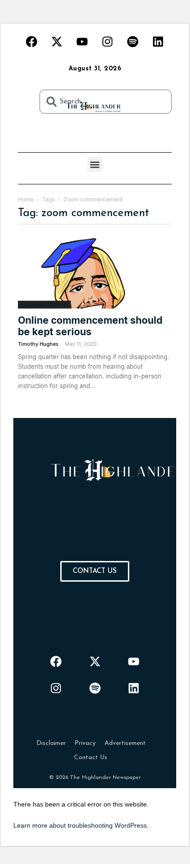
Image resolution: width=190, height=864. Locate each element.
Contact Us (90, 757)
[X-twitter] (57, 41)
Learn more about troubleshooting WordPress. (81, 825)
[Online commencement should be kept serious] (95, 271)
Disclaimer (51, 743)
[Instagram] (107, 41)
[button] (95, 164)
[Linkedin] (158, 41)
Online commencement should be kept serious (90, 326)
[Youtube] (82, 41)
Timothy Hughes (38, 344)
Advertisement (125, 743)
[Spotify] (132, 41)
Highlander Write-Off (44, 304)
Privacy (85, 743)
